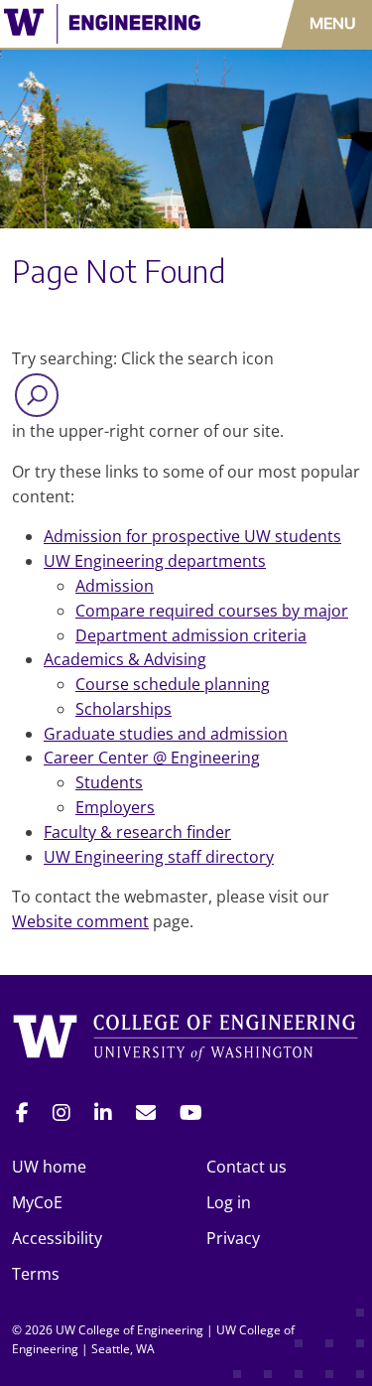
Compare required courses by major (211, 611)
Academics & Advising (125, 659)
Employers (115, 807)
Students (109, 782)
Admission (114, 586)
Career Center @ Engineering (152, 757)
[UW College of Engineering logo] (108, 24)
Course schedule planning (172, 684)
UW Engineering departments (155, 561)
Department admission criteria (191, 635)
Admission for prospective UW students (192, 536)
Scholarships (123, 709)
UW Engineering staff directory (159, 857)
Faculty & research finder (137, 832)
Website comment (80, 921)
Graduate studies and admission (166, 734)
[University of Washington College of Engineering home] (186, 1041)
